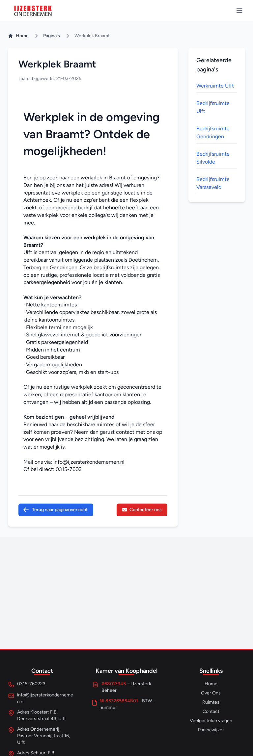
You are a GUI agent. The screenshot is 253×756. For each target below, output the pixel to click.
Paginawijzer (211, 730)
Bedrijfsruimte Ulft (213, 107)
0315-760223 (31, 684)
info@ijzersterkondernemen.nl (89, 462)
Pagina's (51, 36)
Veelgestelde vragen (211, 720)
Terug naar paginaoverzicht (60, 509)
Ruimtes (210, 702)
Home (22, 36)
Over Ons (211, 693)
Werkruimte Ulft (215, 86)
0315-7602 (69, 469)
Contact (211, 711)
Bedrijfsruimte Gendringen (213, 132)
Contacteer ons (145, 509)
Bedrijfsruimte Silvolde (213, 158)
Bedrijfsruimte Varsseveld (213, 183)
